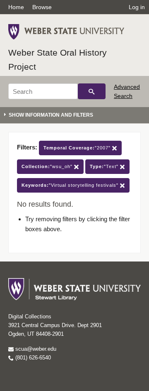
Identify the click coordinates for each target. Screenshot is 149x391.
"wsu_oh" (48, 166)
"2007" (77, 147)
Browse (42, 7)
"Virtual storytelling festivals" (71, 185)
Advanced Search (127, 91)
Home (16, 7)
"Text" (105, 166)
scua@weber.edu (35, 349)
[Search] (92, 91)
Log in (137, 7)
